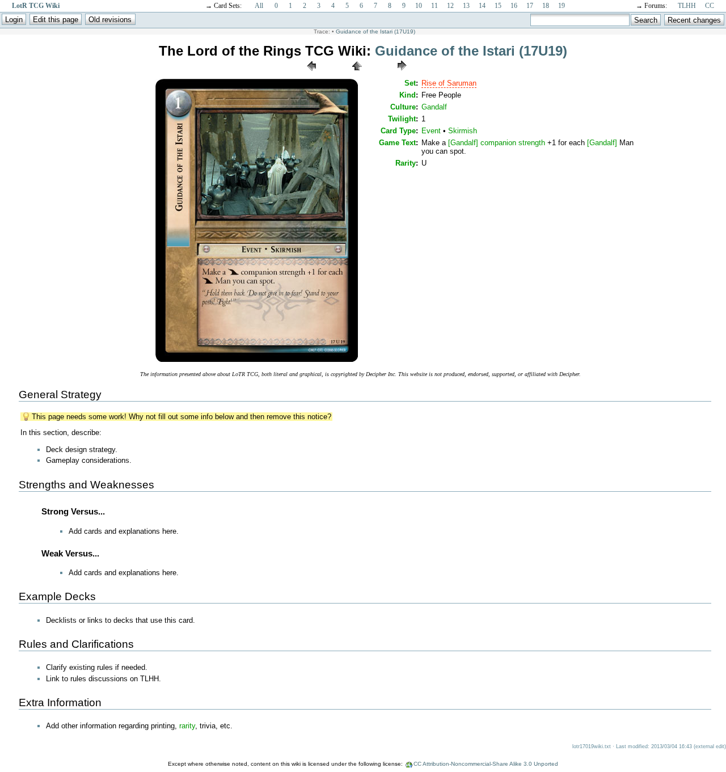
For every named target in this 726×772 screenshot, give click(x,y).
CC (709, 6)
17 (529, 6)
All (259, 6)
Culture (403, 107)
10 (418, 6)
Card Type (398, 130)
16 (513, 6)
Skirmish (462, 130)
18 (545, 6)
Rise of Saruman (448, 83)
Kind (407, 95)
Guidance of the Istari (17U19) (375, 31)
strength (531, 142)
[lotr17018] (311, 73)
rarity (187, 726)
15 (498, 6)
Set (410, 83)
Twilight (402, 119)
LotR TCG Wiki (36, 6)
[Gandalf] (463, 142)
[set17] (357, 73)
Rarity (405, 163)
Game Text (397, 142)
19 (561, 6)
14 (482, 6)
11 (434, 6)
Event (431, 130)
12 (450, 6)
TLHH (687, 6)
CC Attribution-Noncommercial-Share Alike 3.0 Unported (485, 764)
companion (498, 142)
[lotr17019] (257, 361)
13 (466, 6)
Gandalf (434, 107)
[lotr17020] (402, 73)
